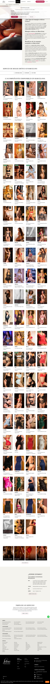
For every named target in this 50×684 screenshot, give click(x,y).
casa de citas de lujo (31, 33)
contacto (29, 1)
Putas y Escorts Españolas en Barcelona (6, 631)
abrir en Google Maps (32, 593)
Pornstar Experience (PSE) (5, 649)
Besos (26, 642)
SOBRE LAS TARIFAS (25, 613)
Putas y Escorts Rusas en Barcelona (18, 629)
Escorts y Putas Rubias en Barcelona (6, 636)
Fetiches (38, 645)
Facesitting (3, 651)
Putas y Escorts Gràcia (5, 624)
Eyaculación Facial (16, 645)
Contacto (18, 668)
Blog (25, 666)
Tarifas (18, 663)
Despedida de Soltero (39, 642)
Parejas (38, 644)
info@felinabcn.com (39, 678)
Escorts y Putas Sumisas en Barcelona (6, 638)
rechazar (31, 16)
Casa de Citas (23, 1)
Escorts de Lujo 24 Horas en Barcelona (18, 635)
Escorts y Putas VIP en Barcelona (6, 635)
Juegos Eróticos (4, 648)
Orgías (3, 644)
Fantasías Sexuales (28, 645)
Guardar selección (23, 16)
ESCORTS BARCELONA (11, 1)
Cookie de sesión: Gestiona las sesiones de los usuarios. (20, 13)
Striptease (3, 650)
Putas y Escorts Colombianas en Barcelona (30, 629)
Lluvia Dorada (27, 648)
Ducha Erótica (15, 643)
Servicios (17, 1)
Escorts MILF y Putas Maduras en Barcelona (31, 635)
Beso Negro (15, 642)
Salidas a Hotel (27, 644)
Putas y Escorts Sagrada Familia (17, 624)
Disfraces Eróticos (4, 643)
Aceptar (47, 681)
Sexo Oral (27, 649)
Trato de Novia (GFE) (16, 650)
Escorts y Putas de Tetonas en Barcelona (30, 636)
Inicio (7, 4)
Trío (26, 650)
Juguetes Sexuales (39, 649)
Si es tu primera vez (27, 664)
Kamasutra (15, 648)
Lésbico (38, 650)
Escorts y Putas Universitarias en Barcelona (42, 636)
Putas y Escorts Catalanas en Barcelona (18, 631)
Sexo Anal (3, 645)
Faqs (18, 666)
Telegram (38, 676)
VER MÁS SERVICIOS (25, 562)
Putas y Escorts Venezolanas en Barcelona (42, 629)
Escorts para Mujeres (16, 644)
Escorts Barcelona (26, 659)
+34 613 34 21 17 (39, 674)
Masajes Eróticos (39, 648)
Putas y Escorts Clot (39, 623)
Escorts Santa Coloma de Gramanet (30, 623)
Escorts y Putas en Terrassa (5, 623)
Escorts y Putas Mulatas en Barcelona (41, 635)
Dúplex (26, 643)
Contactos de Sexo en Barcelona (18, 638)
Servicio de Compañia (5, 642)
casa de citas (29, 61)
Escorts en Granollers (16, 623)
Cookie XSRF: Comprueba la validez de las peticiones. (20, 14)
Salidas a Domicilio (39, 643)
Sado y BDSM (15, 649)
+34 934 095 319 (39, 671)
